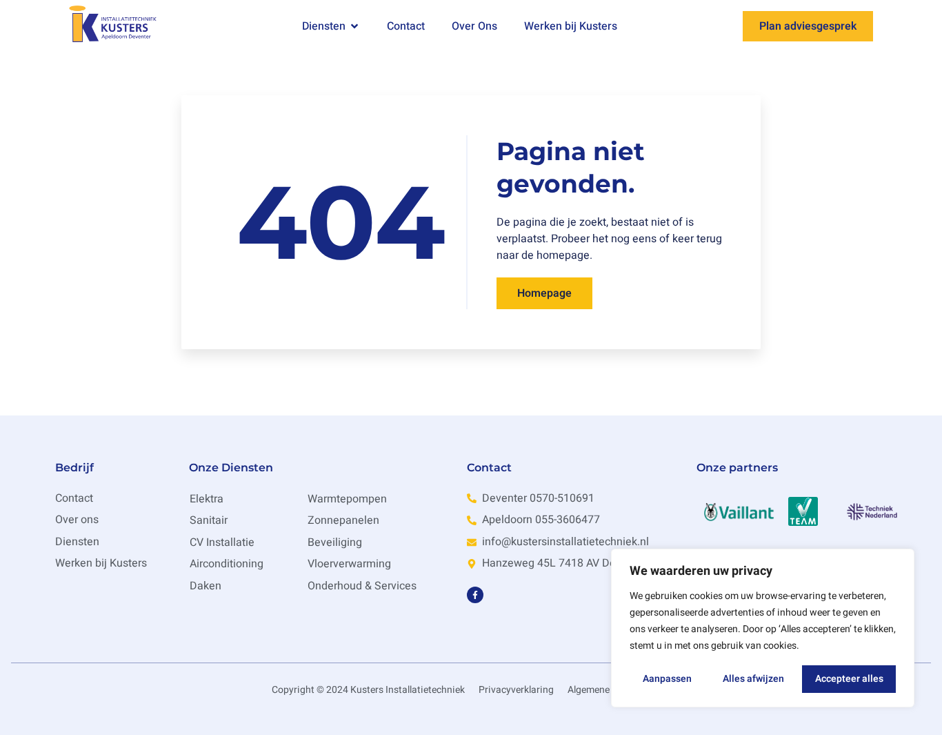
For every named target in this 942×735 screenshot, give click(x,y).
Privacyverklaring (516, 690)
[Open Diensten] (354, 26)
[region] (762, 628)
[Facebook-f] (475, 595)
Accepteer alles (849, 679)
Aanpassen (667, 679)
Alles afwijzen (753, 679)
